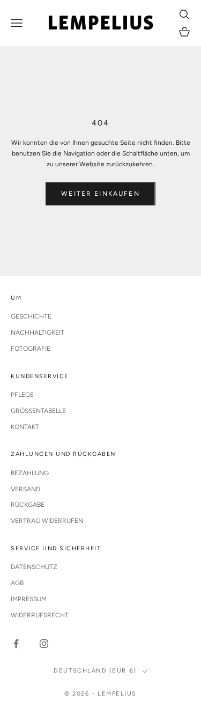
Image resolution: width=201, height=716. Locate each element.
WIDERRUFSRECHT (40, 615)
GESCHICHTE (31, 316)
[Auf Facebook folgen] (16, 643)
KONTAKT (25, 427)
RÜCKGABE (27, 504)
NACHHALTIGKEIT (37, 332)
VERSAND (25, 489)
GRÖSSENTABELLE (38, 411)
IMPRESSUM (29, 599)
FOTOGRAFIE (30, 348)
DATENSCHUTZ (34, 567)
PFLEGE (22, 394)
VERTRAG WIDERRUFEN (47, 521)
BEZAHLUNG (30, 473)
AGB (17, 583)
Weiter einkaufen (100, 193)
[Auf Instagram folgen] (44, 643)
